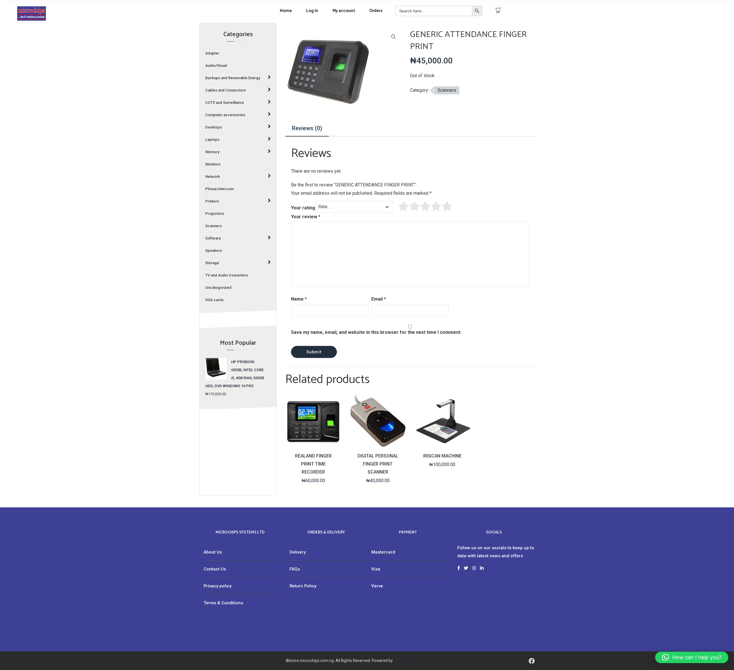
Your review (305, 216)
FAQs (295, 569)
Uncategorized (218, 287)
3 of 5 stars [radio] (425, 206)
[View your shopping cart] (498, 10)
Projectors (214, 213)
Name (299, 299)
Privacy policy (217, 586)
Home (286, 10)
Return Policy (303, 586)
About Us (213, 552)
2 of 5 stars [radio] (414, 206)
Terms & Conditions (223, 602)
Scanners (213, 226)
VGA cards (214, 300)
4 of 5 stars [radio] (436, 206)
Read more (312, 444)
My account (344, 10)
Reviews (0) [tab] (307, 128)
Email (378, 299)
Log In (312, 10)
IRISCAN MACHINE (442, 456)
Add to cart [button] (377, 444)
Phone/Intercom (219, 189)
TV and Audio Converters (226, 275)
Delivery (298, 552)
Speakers (213, 250)
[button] (393, 37)
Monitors (212, 164)
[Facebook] (532, 660)
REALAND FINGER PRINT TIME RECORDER (313, 464)
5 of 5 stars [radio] (447, 206)
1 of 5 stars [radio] (403, 206)
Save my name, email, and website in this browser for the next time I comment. (376, 332)
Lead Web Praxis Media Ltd (418, 660)
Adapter (212, 53)
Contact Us (215, 569)
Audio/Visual (216, 65)
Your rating (303, 208)
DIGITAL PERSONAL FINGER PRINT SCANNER (378, 464)
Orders (375, 10)
